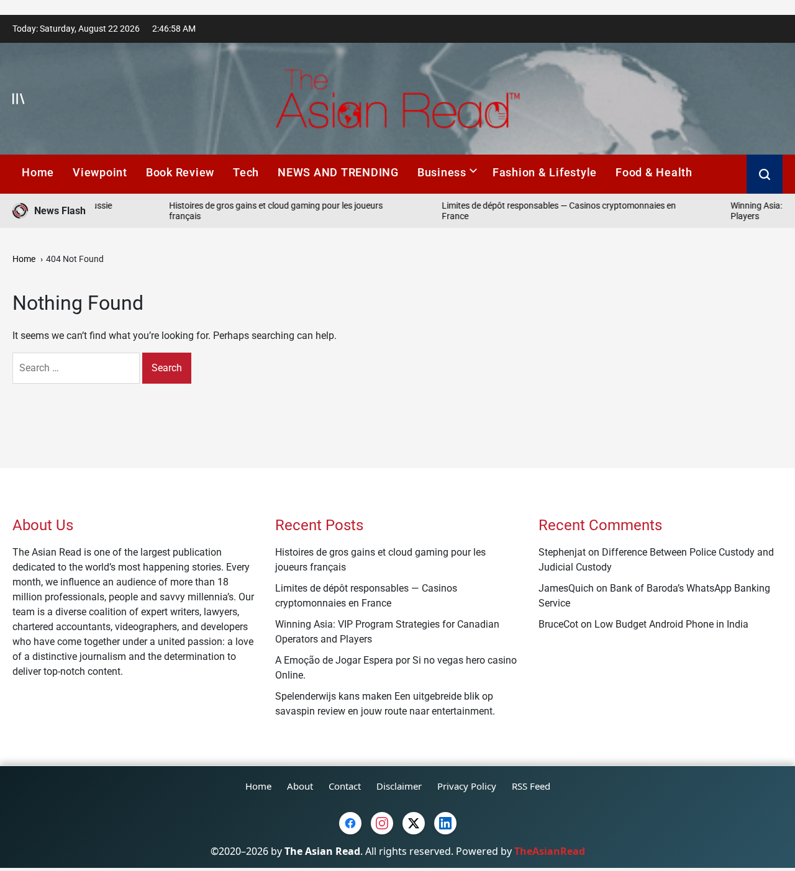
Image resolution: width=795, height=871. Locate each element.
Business (441, 172)
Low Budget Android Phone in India (671, 624)
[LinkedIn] (445, 823)
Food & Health (654, 172)
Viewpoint (100, 172)
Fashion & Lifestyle (545, 172)
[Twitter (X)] (413, 823)
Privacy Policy (466, 786)
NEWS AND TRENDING (338, 172)
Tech (246, 172)
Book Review (180, 172)
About (300, 786)
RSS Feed (531, 786)
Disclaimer (399, 786)
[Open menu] (18, 99)
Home (38, 172)
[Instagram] (382, 823)
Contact (345, 786)
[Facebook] (350, 823)
